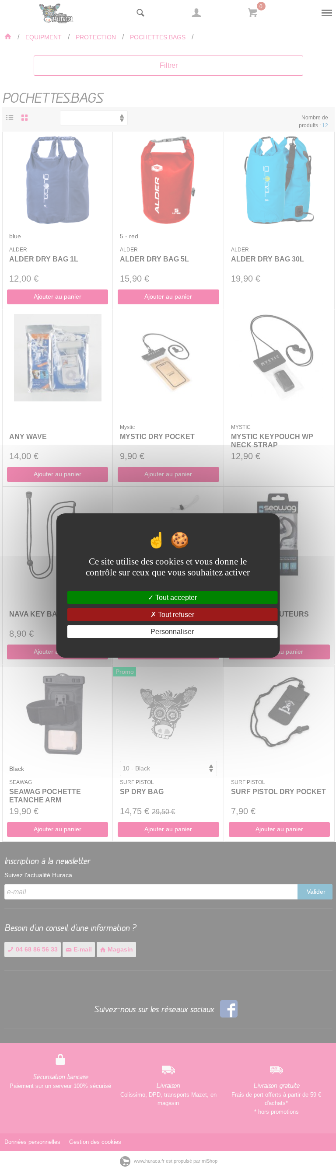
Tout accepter (175, 597)
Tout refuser (175, 614)
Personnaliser (172, 631)
